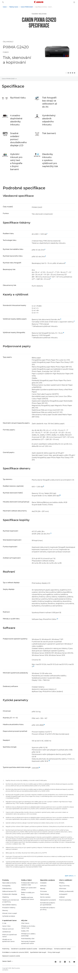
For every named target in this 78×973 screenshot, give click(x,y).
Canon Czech (7, 961)
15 (49, 760)
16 (39, 767)
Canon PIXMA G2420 (8, 78)
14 (44, 724)
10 (60, 495)
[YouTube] (74, 962)
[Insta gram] (60, 962)
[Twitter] (69, 962)
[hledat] (3, 2)
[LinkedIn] (65, 962)
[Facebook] (55, 962)
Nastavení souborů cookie (11, 956)
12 (57, 619)
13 (33, 666)
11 (50, 533)
